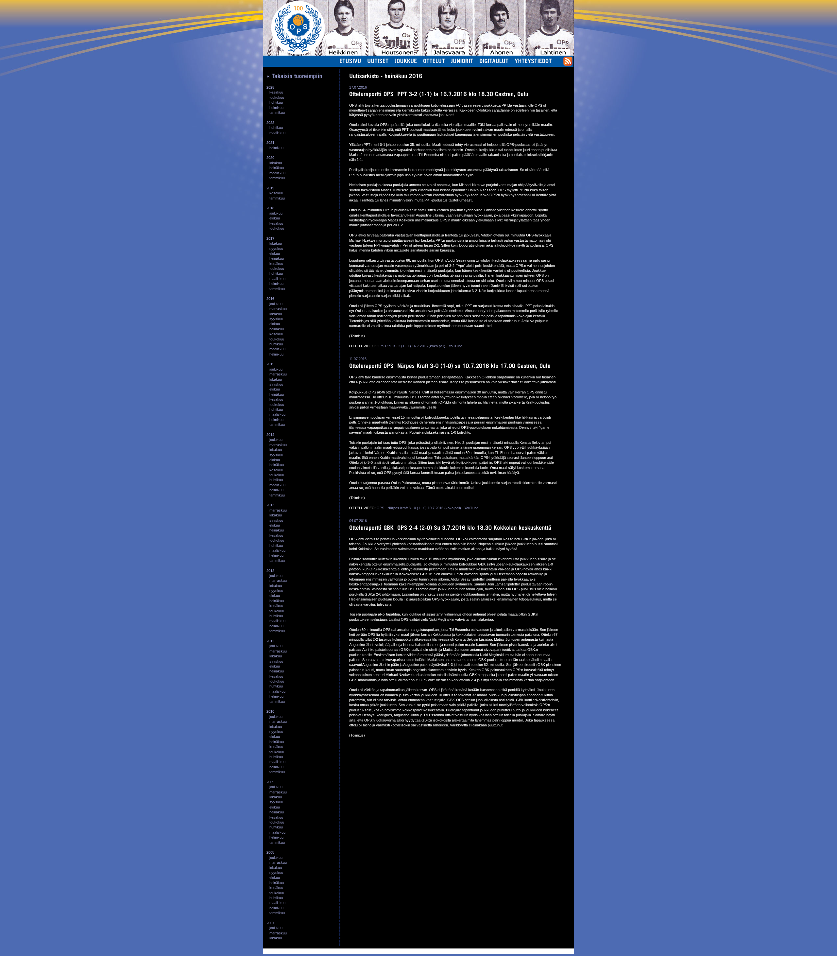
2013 (270, 505)
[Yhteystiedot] (533, 61)
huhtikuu (276, 102)
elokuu (274, 218)
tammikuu (277, 112)
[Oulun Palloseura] (294, 27)
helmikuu (276, 108)
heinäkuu (276, 168)
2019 (270, 188)
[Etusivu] (350, 61)
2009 (270, 782)
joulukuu (275, 213)
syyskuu (276, 249)
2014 (270, 435)
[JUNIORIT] (462, 61)
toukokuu (276, 97)
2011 (270, 641)
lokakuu (275, 163)
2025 (270, 87)
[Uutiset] (378, 61)
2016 (270, 299)
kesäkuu (276, 92)
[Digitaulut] (494, 61)
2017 (270, 238)
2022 (270, 123)
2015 (270, 364)
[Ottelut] (434, 61)
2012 (270, 571)
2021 (270, 143)
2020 (270, 158)
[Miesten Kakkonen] (551, 8)
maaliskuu (277, 133)
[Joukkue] (406, 61)
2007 (270, 923)
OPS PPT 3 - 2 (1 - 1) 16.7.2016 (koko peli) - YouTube (420, 346)
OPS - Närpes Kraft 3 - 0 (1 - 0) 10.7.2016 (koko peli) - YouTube (427, 508)
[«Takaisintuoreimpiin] (294, 76)
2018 (270, 208)
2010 (270, 711)
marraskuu (278, 309)
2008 (270, 852)
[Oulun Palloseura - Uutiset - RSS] (567, 64)
